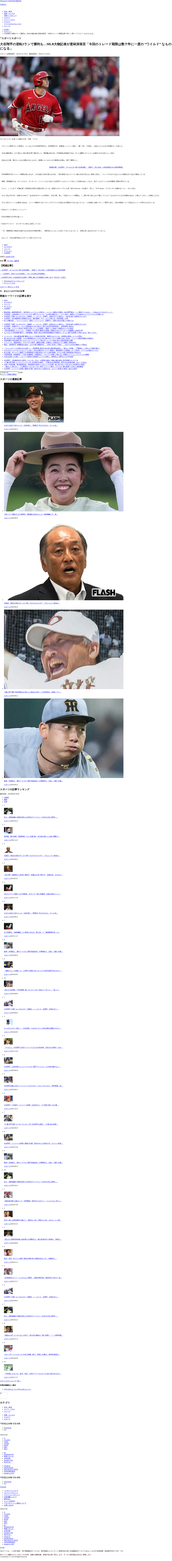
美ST (5, 1449)
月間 (5, 802)
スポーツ (7, 17)
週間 (5, 799)
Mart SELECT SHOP (11, 1469)
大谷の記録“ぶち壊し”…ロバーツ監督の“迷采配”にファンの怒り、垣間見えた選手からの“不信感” (38, 356)
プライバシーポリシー (12, 1495)
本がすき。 (8, 1462)
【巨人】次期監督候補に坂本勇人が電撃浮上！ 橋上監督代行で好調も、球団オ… (33, 1239)
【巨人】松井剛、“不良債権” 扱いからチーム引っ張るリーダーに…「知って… (32, 990)
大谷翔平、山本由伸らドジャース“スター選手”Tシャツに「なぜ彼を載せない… (32, 1067)
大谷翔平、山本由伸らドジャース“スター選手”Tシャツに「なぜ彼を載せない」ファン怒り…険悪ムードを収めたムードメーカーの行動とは (54, 314)
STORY (6, 1443)
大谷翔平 (7, 308)
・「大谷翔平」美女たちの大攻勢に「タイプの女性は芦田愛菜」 (23, 274)
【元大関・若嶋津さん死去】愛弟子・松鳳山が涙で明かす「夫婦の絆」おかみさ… (33, 875)
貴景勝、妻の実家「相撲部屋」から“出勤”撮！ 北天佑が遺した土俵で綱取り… (32, 836)
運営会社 (7, 1499)
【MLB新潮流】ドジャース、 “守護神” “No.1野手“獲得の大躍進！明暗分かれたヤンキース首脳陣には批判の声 (43, 330)
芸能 (5, 15)
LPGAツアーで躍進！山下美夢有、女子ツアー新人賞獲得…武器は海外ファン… (32, 894)
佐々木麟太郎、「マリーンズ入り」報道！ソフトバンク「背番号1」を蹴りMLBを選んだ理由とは (39, 320)
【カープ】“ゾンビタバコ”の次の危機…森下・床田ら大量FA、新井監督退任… (32, 1354)
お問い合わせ (9, 1505)
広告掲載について (10, 1497)
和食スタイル (9, 1456)
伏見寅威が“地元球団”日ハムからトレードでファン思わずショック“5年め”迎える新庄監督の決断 (38, 340)
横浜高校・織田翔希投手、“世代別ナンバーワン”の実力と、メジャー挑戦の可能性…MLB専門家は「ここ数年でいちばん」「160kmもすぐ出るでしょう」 (59, 312)
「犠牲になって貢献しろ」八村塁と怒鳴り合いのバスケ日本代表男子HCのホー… (33, 971)
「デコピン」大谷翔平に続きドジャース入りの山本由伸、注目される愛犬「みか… (33, 1047)
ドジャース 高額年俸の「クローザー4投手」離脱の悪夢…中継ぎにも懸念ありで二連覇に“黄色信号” (40, 342)
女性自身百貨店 (9, 1471)
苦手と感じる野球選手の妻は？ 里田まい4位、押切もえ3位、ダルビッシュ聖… (32, 1220)
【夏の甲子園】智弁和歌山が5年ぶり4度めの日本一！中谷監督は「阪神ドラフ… (32, 692)
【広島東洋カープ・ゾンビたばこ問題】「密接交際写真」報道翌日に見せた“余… (33, 1278)
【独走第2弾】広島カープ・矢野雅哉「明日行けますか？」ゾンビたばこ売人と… (33, 1201)
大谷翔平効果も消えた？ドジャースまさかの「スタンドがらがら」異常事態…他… (33, 1086)
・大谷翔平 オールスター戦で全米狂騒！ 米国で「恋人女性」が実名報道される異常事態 (32, 270)
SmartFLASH (8, 1460)
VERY (6, 1442)
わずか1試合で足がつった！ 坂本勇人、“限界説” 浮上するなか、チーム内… (31, 425)
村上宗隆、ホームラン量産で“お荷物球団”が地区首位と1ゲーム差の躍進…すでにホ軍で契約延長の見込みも (42, 352)
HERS (6, 1445)
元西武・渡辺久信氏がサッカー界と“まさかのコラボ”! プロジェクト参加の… (32, 603)
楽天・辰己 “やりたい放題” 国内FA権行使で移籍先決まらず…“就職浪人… (30, 1258)
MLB (5, 300)
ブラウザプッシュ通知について (15, 1503)
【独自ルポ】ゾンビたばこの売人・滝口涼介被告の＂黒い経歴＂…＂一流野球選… (33, 1335)
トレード (7, 304)
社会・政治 (8, 11)
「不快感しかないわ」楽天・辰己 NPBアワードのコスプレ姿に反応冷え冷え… (32, 1373)
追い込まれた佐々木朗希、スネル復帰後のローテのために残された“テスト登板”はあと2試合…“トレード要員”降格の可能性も (49, 338)
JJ (4, 1438)
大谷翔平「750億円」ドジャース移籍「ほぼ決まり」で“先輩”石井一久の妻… (31, 1105)
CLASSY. (7, 1440)
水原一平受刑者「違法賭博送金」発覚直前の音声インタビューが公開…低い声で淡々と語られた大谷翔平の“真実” (44, 364)
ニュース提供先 (9, 1501)
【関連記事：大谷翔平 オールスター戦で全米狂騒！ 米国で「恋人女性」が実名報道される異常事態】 (86, 167)
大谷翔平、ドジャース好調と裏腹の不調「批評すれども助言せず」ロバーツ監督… (33, 1143)
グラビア (7, 22)
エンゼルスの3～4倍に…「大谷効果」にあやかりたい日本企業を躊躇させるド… (32, 1028)
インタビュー (12, 15)
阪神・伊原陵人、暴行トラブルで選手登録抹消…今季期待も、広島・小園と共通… (33, 781)
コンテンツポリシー (11, 1493)
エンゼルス (8, 302)
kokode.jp (7, 1466)
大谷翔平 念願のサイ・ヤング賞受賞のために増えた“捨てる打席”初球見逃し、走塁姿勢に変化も (39, 326)
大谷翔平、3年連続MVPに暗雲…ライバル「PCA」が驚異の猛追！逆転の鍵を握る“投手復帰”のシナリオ (41, 360)
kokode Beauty (9, 1467)
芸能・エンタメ (9, 13)
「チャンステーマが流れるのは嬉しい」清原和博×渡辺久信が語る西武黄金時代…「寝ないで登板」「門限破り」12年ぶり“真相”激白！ (52, 348)
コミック (7, 26)
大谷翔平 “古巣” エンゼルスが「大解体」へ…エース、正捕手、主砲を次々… (31, 1009)
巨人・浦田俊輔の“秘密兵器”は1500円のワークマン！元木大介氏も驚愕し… (31, 817)
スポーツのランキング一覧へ (10, 1381)
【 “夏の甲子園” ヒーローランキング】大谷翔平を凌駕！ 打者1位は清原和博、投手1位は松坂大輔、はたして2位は (45, 362)
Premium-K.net (9, 1454)
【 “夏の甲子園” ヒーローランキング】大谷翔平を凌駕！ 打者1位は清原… (31, 1124)
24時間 (6, 797)
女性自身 (7, 1458)
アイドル (7, 24)
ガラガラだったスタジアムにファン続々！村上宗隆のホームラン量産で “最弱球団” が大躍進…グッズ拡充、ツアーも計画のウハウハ (51, 350)
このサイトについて (11, 1491)
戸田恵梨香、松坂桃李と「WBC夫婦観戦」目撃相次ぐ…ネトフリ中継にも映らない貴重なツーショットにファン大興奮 (46, 354)
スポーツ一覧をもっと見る (9, 287)
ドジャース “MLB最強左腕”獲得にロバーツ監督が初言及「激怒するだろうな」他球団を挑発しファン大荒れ (43, 336)
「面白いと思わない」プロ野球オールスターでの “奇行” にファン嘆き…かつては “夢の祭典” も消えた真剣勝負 (43, 366)
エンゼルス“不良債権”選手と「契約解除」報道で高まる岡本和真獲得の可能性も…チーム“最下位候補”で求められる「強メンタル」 (51, 332)
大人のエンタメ (16, 24)
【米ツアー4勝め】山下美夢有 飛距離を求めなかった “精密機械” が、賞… (31, 514)
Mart (5, 1447)
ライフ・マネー (9, 20)
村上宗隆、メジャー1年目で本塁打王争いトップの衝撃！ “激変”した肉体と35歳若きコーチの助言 (38, 328)
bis (5, 1452)
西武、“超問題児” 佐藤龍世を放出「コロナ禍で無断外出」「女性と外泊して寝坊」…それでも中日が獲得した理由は (45, 344)
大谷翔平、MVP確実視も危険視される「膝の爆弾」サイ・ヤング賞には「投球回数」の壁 (36, 318)
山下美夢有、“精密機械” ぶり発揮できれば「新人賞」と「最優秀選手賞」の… (32, 932)
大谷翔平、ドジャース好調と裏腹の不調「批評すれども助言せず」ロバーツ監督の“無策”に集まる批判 (40, 369)
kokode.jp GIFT (9, 1473)
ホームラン (8, 306)
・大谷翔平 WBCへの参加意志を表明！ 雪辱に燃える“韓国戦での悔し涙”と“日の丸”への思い (33, 277)
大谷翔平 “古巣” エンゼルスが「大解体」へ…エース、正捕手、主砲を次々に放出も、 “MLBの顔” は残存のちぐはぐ (45, 316)
